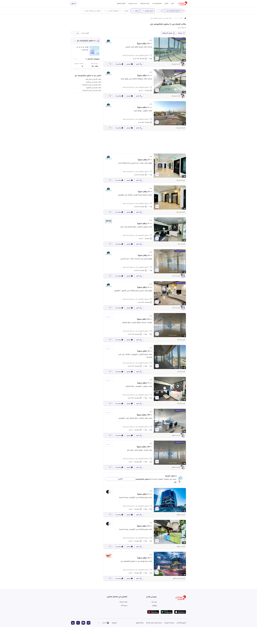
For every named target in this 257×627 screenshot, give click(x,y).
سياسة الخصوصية (169, 622)
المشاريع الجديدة (157, 3)
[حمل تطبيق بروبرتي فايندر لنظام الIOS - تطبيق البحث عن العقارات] (180, 612)
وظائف (154, 605)
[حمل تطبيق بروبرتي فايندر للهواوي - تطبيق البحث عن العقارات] (153, 612)
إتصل (137, 64)
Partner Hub (123, 602)
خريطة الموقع (140, 622)
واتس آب (118, 64)
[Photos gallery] (170, 49)
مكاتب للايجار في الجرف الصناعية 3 (91, 85)
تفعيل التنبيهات (167, 33)
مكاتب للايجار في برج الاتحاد (93, 82)
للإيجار (166, 3)
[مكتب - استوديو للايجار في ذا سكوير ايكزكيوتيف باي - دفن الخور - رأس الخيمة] (144, 84)
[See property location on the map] (157, 58)
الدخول (73, 3)
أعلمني (120, 479)
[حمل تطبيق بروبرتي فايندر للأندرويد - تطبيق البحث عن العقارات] (167, 612)
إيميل (128, 64)
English (114, 622)
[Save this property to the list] (110, 64)
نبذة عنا (154, 602)
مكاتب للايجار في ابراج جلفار (93, 79)
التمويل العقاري (121, 3)
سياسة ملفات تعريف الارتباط (154, 622)
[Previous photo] (155, 49)
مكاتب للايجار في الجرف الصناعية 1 (91, 90)
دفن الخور (174, 18)
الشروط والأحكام (181, 622)
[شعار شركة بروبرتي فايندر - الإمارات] (182, 3)
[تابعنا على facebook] (83, 623)
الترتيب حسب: (85, 33)
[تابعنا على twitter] (78, 623)
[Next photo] (184, 49)
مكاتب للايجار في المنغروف (93, 87)
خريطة (180, 33)
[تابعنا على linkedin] (73, 623)
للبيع (172, 3)
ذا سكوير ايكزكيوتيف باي (174, 10)
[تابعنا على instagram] (88, 623)
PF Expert (124, 605)
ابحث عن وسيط (132, 3)
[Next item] (74, 59)
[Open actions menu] (106, 64)
